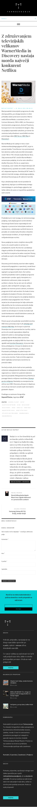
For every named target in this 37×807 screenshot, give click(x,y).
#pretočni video (21, 410)
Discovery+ (5, 139)
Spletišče (4, 569)
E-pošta (4, 561)
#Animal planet (13, 402)
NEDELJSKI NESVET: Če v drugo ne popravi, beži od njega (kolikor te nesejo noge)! (20, 693)
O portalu (13, 755)
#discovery (25, 405)
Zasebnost (22, 755)
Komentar (5, 539)
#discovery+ (6, 407)
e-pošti (5, 645)
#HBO (13, 407)
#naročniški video (8, 410)
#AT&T (22, 402)
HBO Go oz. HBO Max (21, 136)
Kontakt (6, 755)
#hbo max (27, 407)
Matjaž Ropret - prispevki (20, 481)
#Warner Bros (24, 413)
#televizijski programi (10, 413)
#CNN (18, 405)
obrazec (19, 645)
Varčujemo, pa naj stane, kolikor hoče (21, 704)
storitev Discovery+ (16, 343)
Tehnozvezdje (28, 724)
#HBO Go (20, 407)
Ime (3, 553)
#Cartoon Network (9, 405)
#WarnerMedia (7, 416)
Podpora (30, 755)
